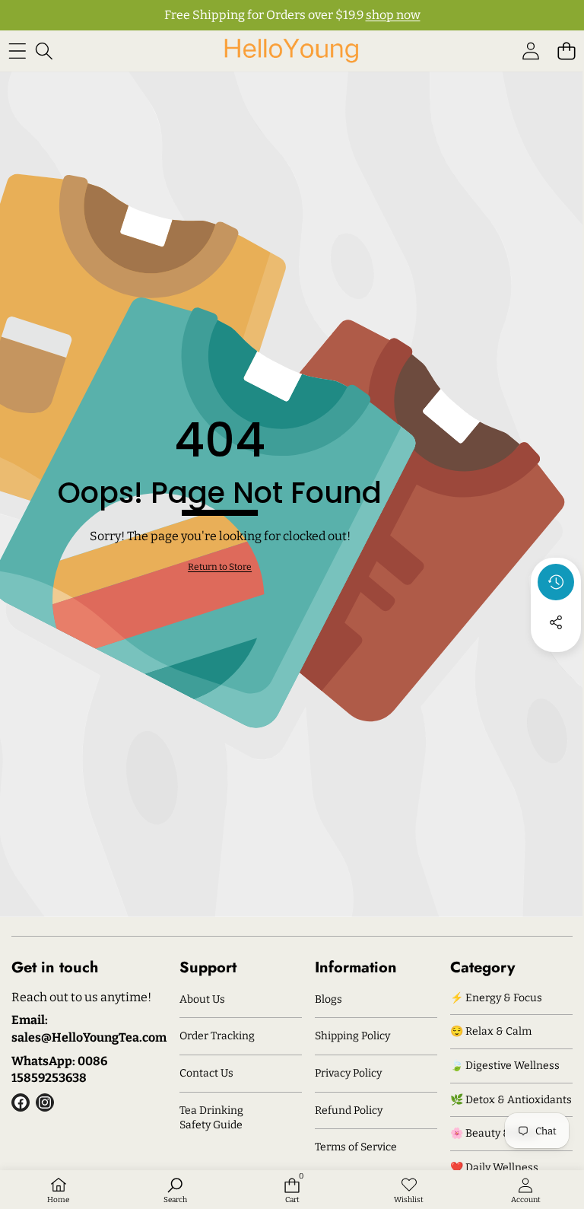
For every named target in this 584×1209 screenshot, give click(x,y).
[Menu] (17, 50)
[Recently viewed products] (556, 582)
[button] (566, 50)
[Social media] (556, 622)
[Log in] (530, 50)
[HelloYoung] (291, 51)
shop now (393, 15)
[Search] (44, 50)
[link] (220, 567)
